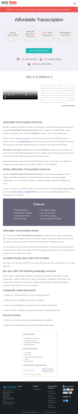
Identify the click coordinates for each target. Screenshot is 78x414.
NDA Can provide (20, 218)
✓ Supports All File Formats (31, 338)
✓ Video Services (28, 361)
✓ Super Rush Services (30, 340)
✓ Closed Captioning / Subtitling (32, 357)
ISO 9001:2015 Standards (23, 213)
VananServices (9, 404)
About (20, 386)
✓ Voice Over (27, 355)
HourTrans (24, 142)
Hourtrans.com (35, 412)
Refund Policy (37, 389)
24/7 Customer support (48, 210)
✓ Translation (27, 353)
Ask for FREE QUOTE (39, 51)
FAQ (19, 389)
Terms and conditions (50, 412)
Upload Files (31, 192)
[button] (74, 3)
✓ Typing (25, 359)
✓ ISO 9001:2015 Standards (31, 342)
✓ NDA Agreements (29, 344)
